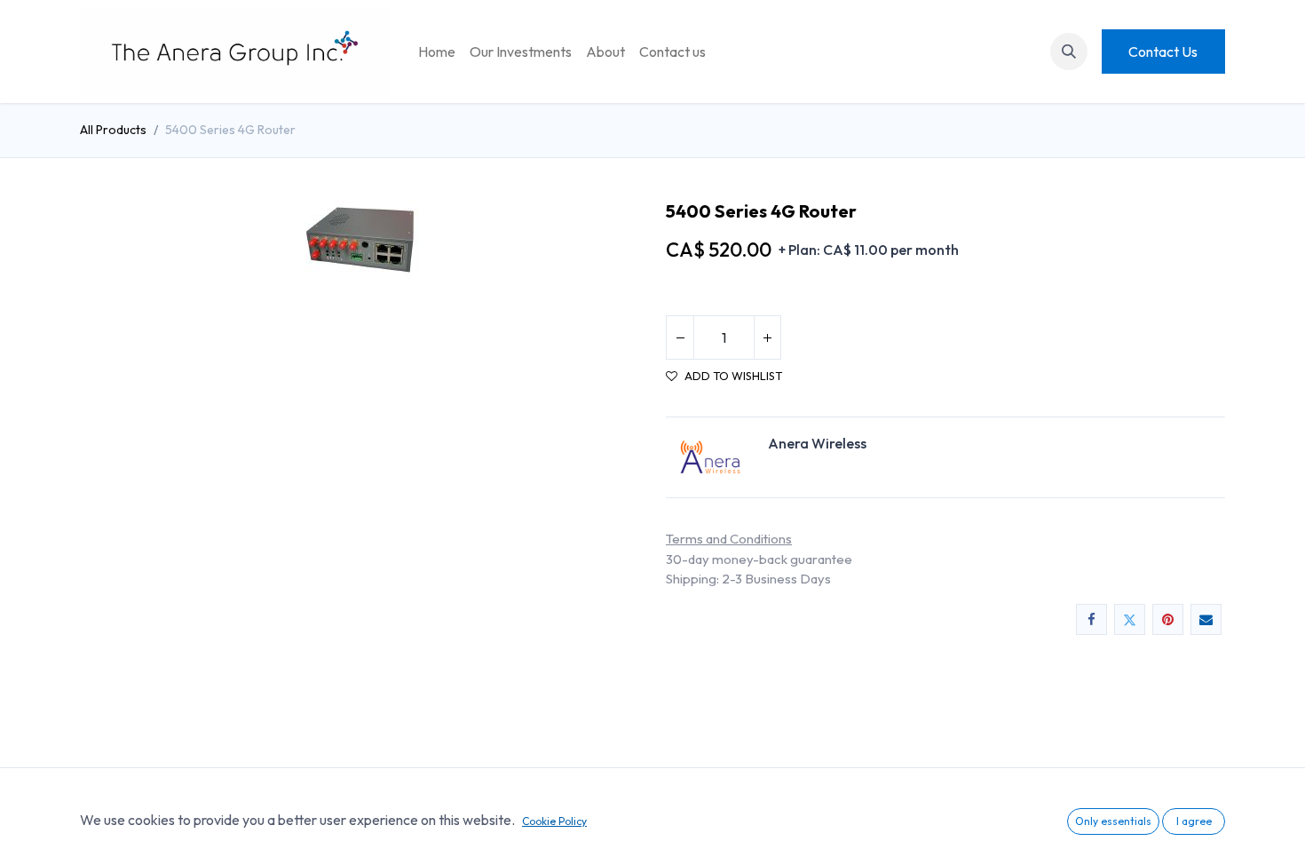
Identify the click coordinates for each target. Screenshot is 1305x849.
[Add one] (767, 337)
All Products (113, 130)
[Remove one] (680, 337)
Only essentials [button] (1113, 821)
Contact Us (1163, 51)
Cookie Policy (554, 821)
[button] (1069, 51)
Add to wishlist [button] (733, 376)
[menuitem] (437, 51)
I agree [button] (1194, 821)
